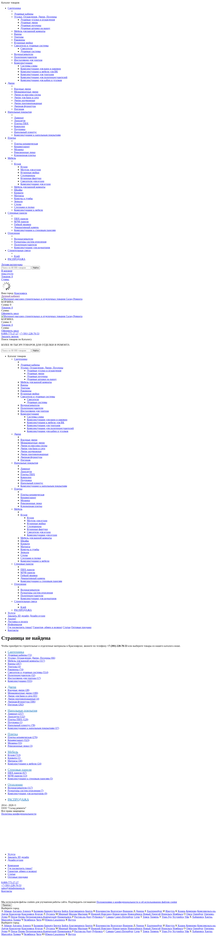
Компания (13, 865)
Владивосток (103, 911)
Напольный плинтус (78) (21, 725)
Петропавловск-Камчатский (41, 917)
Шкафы (18, 189)
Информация (15, 624)
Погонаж (19, 109)
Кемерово (191, 911)
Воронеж (128, 911)
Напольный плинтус (25, 132)
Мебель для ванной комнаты (29, 31)
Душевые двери (29, 22)
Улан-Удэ (167, 917)
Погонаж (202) (16, 704)
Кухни (24, 166)
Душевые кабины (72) (20, 655)
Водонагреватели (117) (20, 787)
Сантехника (14, 8)
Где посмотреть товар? (20, 627)
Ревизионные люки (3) (20, 746)
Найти (36, 268)
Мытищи (83, 914)
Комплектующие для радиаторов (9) (27, 793)
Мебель (12, 158)
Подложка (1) (15, 722)
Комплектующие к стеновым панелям (35, 230)
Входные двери (22, 88)
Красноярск (20, 293)
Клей (17, 256)
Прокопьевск (64, 917)
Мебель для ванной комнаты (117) (26, 660)
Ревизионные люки (24, 152)
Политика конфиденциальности (18, 813)
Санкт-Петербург (123, 917)
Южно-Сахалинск (55, 919)
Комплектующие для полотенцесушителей (44, 77)
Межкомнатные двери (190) (23, 693)
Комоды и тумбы (23, 198)
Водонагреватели (23, 54)
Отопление (14, 233)
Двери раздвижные (24, 100)
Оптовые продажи (81, 627)
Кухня (17, 163)
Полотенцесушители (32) (21, 675)
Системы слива (29, 65)
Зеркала (18, 201)
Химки (17, 919)
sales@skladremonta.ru (13, 888)
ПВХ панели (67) (17, 772)
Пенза (14, 917)
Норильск (166, 914)
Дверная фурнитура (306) (21, 701)
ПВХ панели (21, 218)
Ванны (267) (14, 663)
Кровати (18, 192)
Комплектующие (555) (20, 681)
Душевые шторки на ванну (35, 28)
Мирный (63, 914)
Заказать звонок (10, 336)
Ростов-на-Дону (83, 917)
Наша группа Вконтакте (14, 816)
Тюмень (154, 917)
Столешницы (28, 175)
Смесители (27, 48)
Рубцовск (97, 917)
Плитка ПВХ (21, 123)
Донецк (140, 911)
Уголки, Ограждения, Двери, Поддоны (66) (31, 658)
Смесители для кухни (32, 181)
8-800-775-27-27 (10, 333)
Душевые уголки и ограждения (38, 19)
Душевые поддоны (31, 25)
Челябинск (29, 919)
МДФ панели (21, 221)
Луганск (50, 914)
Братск (89, 911)
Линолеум (19, 120)
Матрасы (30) (15, 760)
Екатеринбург (154, 911)
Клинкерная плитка (25, 155)
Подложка (19, 129)
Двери (11, 83)
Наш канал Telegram (12, 822)
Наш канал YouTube (12, 819)
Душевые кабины (23, 13)
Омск (189, 914)
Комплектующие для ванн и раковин (41, 68)
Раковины (19, 39)
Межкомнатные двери (26, 91)
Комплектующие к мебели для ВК (39, 71)
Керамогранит (22, 146)
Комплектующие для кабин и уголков (41, 80)
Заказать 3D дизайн (18, 615)
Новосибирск (135, 914)
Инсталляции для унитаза (28, 60)
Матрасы (19, 195)
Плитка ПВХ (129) (18, 719)
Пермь (21, 917)
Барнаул (48, 911)
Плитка (12, 138)
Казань (181, 911)
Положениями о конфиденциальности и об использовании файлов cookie (137, 902)
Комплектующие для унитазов (37, 74)
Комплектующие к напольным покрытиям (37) (33, 728)
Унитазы (19, 37)
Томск (146, 917)
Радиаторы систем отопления (30, 241)
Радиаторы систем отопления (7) (25, 790)
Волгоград (116, 911)
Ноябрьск (178, 914)
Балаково (39, 911)
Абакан (8, 911)
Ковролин (19, 126)
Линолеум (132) (16, 716)
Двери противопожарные (28, 103)
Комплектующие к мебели (28, 210)
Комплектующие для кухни (36, 184)
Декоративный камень (26, 227)
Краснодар (15, 914)
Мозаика (19, 149)
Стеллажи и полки (24, 207)
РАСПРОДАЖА (16, 259)
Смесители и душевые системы (31, 45)
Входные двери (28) (18, 690)
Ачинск (26, 911)
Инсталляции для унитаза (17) (24, 678)
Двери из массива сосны (27, 94)
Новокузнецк (119, 914)
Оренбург (198, 914)
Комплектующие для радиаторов (32, 247)
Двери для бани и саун (26, 97)
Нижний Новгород (101, 914)
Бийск (65, 911)
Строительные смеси (19, 250)
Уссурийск (178, 917)
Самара (110, 917)
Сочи (137, 917)
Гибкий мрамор (22, 224)
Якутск (72, 919)
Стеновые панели (17, 213)
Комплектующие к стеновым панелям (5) (30, 778)
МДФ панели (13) (17, 775)
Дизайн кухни (37, 615)
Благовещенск (77, 911)
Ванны (18, 34)
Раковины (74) (15, 669)
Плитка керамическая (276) (23, 737)
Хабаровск (198, 917)
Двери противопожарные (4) (23, 698)
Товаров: (7, 307)
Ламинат (19, 117)
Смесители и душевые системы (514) (28, 672)
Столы (17, 204)
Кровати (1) (14, 758)
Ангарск (17, 911)
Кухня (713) (14, 755)
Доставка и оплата (18, 621)
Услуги (11, 613)
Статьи (67, 627)
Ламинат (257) (15, 713)
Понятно (7, 905)
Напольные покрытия (20, 112)
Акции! (12, 618)
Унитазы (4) (14, 666)
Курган (39, 914)
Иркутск (170, 911)
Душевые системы (31, 51)
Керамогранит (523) (18, 740)
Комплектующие (23, 63)
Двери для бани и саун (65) (22, 696)
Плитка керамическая (26, 143)
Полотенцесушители (25, 57)
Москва (73, 914)
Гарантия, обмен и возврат (47, 627)
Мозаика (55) (15, 743)
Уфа (187, 917)
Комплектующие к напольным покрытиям (37, 135)
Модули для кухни (31, 169)
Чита (38, 919)
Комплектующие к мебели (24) (24, 763)
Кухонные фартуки (31, 178)
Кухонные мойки (23, 42)
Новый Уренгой (152, 914)
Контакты (13, 630)
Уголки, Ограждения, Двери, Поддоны (35, 16)
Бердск (57, 911)
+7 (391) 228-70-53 (29, 333)
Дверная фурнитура (25, 106)
